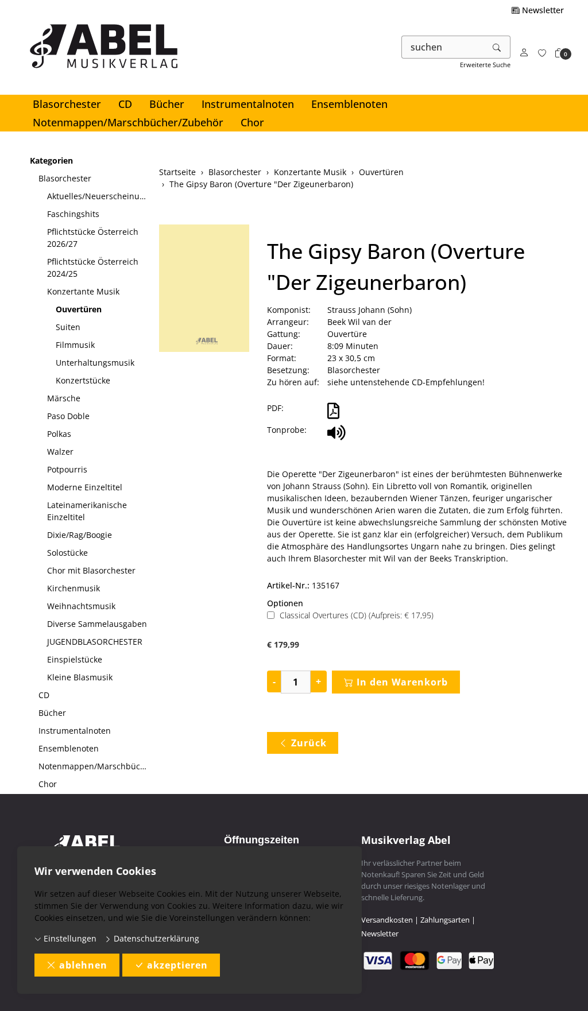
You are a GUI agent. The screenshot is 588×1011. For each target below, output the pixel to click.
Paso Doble (68, 415)
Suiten (68, 326)
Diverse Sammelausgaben (97, 623)
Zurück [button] (309, 743)
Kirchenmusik (73, 588)
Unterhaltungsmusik (95, 362)
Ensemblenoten (349, 104)
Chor (252, 122)
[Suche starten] (497, 47)
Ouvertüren (79, 309)
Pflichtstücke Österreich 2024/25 (92, 267)
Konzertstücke (83, 380)
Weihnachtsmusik (81, 606)
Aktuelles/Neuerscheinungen (98, 196)
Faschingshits (73, 213)
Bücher (166, 104)
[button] (559, 53)
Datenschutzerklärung (155, 938)
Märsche (63, 398)
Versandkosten (387, 920)
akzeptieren (177, 965)
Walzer (60, 451)
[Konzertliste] (542, 53)
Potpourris (67, 469)
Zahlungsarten (445, 920)
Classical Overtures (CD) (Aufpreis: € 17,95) (357, 615)
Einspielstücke (74, 659)
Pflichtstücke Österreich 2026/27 (92, 237)
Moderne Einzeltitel (84, 487)
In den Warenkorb (402, 682)
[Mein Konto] (524, 53)
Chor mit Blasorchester (91, 570)
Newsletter (542, 10)
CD (125, 104)
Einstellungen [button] (68, 938)
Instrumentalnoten (248, 104)
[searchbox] (443, 47)
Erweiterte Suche (485, 64)
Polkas (59, 433)
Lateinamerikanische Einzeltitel (87, 510)
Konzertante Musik (83, 291)
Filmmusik (75, 344)
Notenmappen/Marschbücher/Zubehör (128, 122)
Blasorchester (67, 104)
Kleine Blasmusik (80, 677)
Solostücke (67, 552)
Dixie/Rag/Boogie (79, 534)
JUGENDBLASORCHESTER (94, 641)
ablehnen (83, 965)
